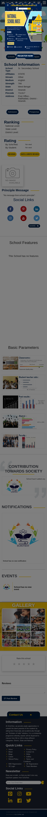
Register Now (25, 56)
